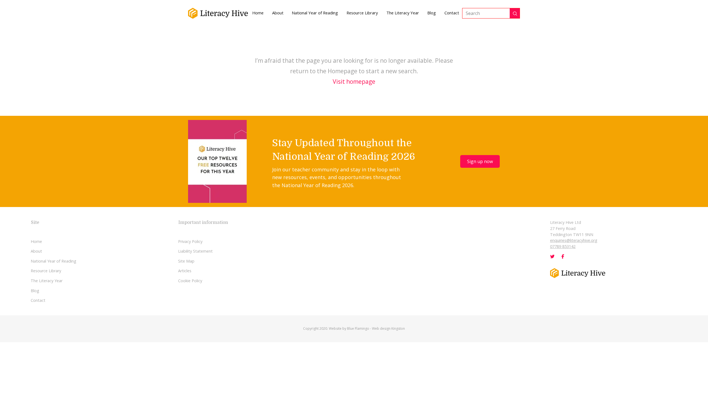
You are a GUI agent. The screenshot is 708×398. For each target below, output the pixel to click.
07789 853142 (563, 246)
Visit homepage (354, 81)
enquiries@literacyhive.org (573, 240)
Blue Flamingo (358, 328)
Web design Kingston (388, 328)
